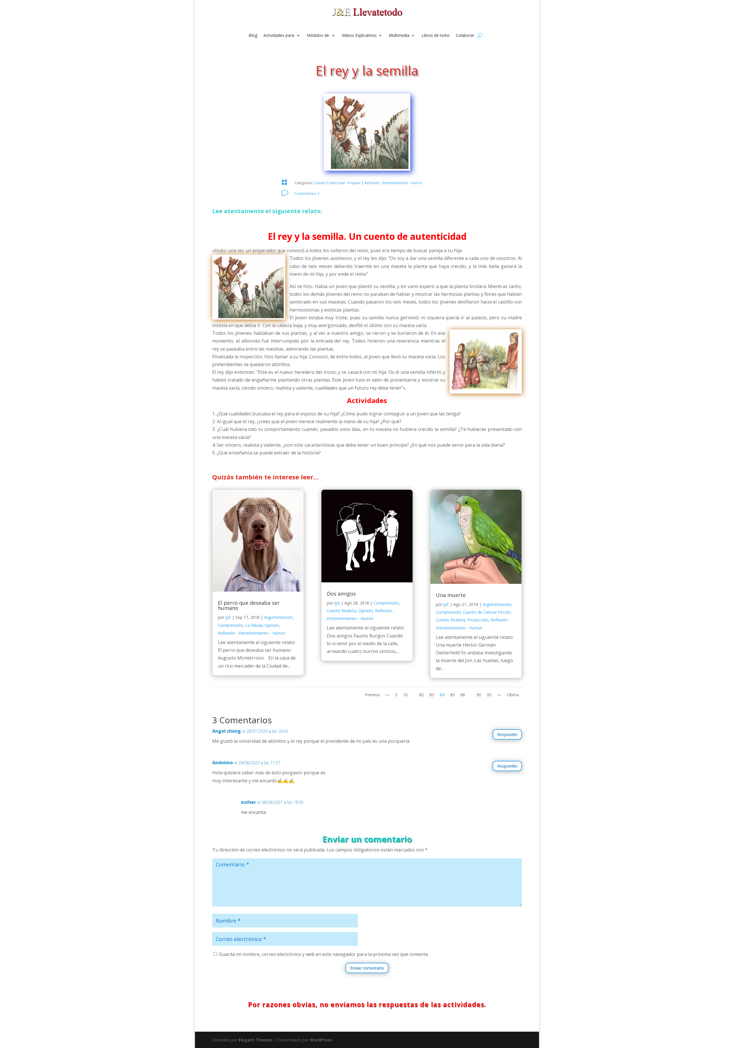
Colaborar (465, 35)
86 (462, 694)
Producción (477, 620)
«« (387, 694)
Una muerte (451, 595)
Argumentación (278, 617)
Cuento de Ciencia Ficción (487, 612)
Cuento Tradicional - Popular (337, 182)
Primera (372, 694)
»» (499, 694)
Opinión (272, 625)
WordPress (321, 1040)
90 (479, 694)
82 (421, 694)
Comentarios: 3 (306, 193)
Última (513, 694)
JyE (228, 617)
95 (489, 694)
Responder (507, 734)
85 (452, 694)
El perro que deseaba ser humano (249, 605)
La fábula (253, 625)
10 (405, 694)
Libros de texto (435, 35)
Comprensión (230, 625)
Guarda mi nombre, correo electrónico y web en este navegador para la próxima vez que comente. (324, 954)
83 (432, 694)
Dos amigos (341, 593)
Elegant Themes (256, 1040)
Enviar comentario (367, 968)
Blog (253, 35)
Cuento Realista (341, 610)
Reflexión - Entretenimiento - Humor (393, 182)
